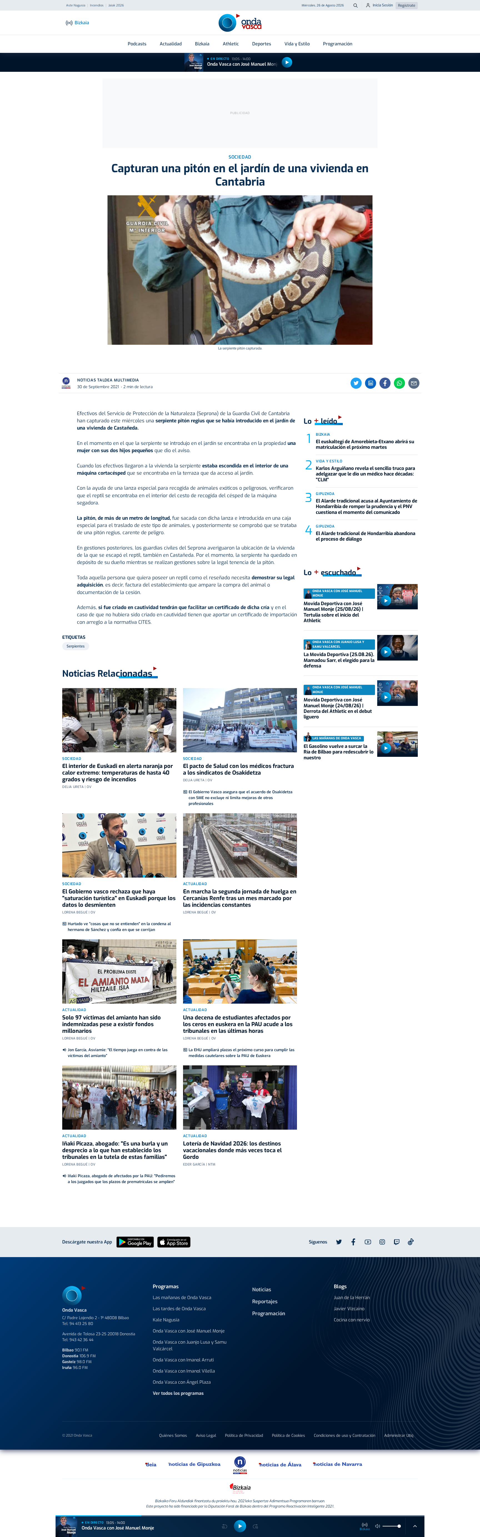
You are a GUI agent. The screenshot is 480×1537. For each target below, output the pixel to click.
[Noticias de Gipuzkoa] (194, 1464)
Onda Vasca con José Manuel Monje (243, 64)
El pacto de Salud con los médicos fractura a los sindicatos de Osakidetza (238, 769)
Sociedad (71, 758)
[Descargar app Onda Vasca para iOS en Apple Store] (174, 1242)
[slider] (399, 1526)
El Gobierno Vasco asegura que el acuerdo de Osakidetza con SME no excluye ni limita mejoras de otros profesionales (240, 797)
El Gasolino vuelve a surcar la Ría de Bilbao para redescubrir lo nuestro (339, 752)
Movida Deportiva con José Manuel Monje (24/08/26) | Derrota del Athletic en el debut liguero (338, 708)
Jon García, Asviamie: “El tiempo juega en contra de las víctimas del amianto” (118, 1052)
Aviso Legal (206, 1435)
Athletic (231, 44)
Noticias (261, 1289)
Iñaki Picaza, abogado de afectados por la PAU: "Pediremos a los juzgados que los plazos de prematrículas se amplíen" (121, 1178)
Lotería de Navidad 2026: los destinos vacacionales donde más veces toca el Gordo (232, 1150)
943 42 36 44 (81, 1340)
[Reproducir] (287, 62)
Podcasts (137, 44)
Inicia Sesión (383, 5)
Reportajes (265, 1301)
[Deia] (151, 1464)
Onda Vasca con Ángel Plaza (182, 1382)
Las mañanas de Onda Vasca (182, 1297)
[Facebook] (385, 383)
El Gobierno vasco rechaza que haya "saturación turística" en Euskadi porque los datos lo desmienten (119, 898)
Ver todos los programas (178, 1393)
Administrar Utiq (398, 1435)
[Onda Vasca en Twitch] (397, 1242)
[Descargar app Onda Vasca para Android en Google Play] (135, 1242)
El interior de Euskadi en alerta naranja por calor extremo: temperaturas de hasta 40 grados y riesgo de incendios (117, 772)
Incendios (97, 5)
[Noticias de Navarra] (338, 1464)
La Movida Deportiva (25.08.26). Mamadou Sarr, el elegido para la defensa (339, 660)
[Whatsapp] (399, 383)
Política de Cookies (288, 1435)
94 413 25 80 (81, 1323)
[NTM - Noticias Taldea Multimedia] (240, 1465)
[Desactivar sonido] (377, 1526)
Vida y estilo (329, 461)
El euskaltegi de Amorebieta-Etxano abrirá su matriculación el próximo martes (365, 444)
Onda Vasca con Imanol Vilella (184, 1371)
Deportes (261, 44)
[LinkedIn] (370, 383)
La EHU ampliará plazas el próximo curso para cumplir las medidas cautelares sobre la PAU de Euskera (241, 1052)
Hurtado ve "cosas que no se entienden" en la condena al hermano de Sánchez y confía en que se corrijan (119, 926)
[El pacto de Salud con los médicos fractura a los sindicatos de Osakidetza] (240, 720)
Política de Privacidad (244, 1435)
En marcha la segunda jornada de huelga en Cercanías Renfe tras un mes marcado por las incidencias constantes (239, 898)
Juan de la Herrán (352, 1297)
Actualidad (171, 44)
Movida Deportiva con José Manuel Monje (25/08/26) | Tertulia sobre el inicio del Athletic (333, 612)
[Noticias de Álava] (280, 1464)
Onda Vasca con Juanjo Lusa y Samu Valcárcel (189, 1345)
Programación (337, 44)
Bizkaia (202, 44)
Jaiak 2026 (116, 5)
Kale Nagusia (166, 1320)
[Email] (413, 383)
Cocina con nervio (352, 1320)
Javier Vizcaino (349, 1309)
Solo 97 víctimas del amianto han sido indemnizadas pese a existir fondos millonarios (111, 1024)
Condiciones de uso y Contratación (344, 1435)
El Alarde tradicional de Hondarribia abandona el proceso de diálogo (365, 536)
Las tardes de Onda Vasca (179, 1309)
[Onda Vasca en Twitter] (339, 1242)
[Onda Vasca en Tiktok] (411, 1242)
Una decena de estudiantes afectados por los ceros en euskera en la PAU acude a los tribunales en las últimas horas (237, 1024)
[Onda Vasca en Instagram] (382, 1242)
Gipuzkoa (325, 493)
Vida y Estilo (297, 44)
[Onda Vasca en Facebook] (353, 1242)
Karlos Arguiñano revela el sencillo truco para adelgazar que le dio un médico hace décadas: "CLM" (365, 474)
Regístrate (406, 5)
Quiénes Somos (173, 1435)
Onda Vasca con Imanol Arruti (183, 1360)
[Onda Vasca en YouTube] (368, 1242)
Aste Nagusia (75, 5)
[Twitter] (356, 383)
